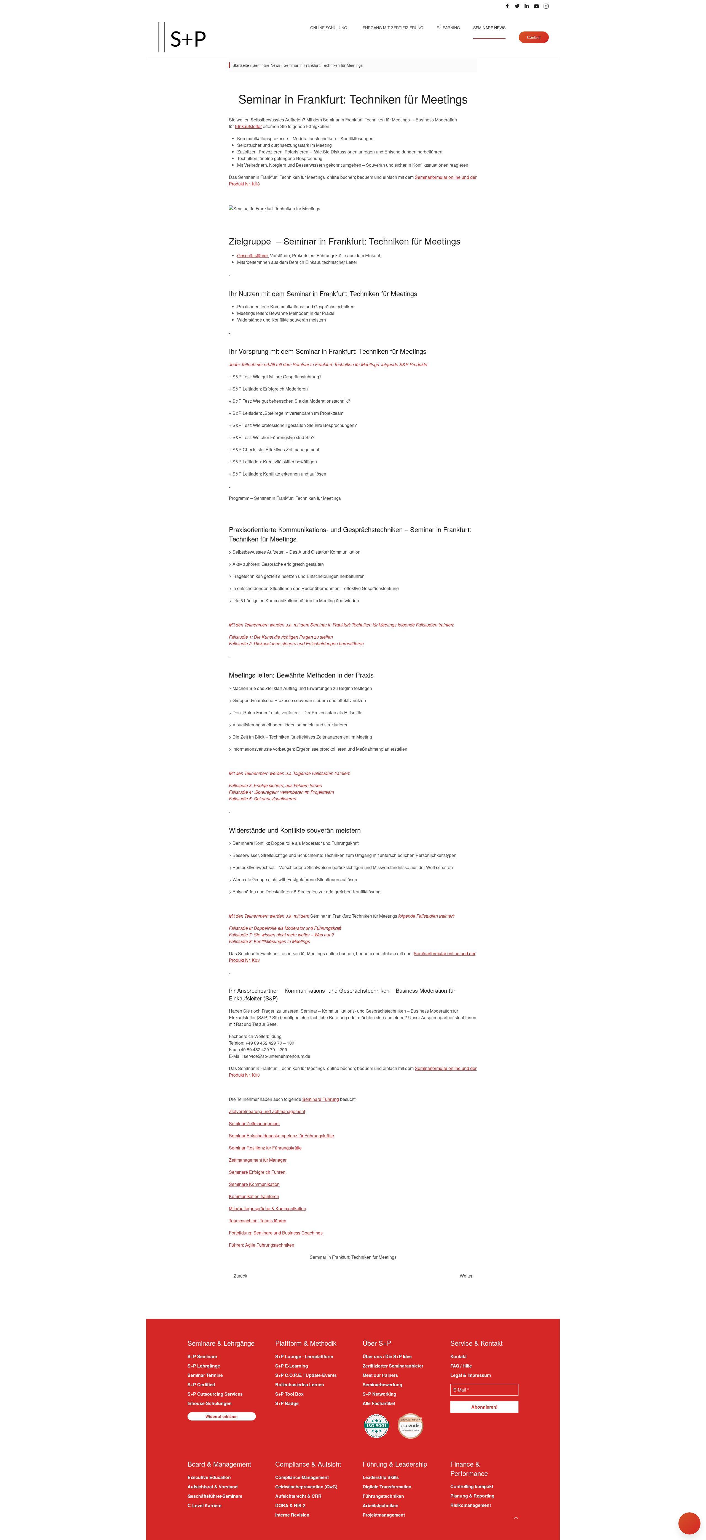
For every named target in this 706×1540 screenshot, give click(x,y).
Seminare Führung (320, 1099)
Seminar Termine (205, 1375)
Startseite (240, 65)
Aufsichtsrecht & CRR (298, 1496)
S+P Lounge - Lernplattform (304, 1356)
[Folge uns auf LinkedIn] (527, 6)
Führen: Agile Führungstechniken (261, 1245)
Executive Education (209, 1477)
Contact (534, 37)
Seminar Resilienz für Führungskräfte (265, 1148)
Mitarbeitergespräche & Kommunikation (267, 1208)
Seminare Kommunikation (254, 1184)
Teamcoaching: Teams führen (257, 1220)
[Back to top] (516, 1518)
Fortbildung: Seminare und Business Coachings (276, 1233)
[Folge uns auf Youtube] (536, 6)
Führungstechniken (383, 1496)
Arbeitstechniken (381, 1505)
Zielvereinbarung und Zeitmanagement (267, 1111)
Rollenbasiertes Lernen (299, 1384)
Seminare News (489, 27)
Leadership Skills (381, 1477)
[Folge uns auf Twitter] (517, 6)
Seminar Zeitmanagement (254, 1123)
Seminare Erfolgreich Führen (257, 1172)
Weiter (466, 1276)
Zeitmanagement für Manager (258, 1160)
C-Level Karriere (204, 1505)
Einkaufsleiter (248, 126)
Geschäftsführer (252, 255)
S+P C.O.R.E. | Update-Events (306, 1375)
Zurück (240, 1276)
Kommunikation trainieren (254, 1196)
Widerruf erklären (221, 1416)
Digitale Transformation (387, 1486)
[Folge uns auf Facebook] (507, 6)
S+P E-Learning (291, 1366)
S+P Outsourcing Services (215, 1394)
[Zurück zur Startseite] (182, 37)
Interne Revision (292, 1515)
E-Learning (448, 27)
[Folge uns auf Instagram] (546, 6)
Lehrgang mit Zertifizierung (391, 27)
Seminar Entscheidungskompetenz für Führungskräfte (281, 1135)
